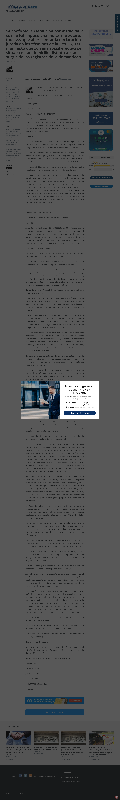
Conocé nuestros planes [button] (80, 413)
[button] (97, 383)
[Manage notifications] (116, 797)
